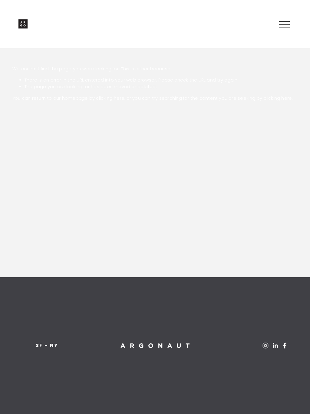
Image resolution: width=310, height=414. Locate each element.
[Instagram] (265, 345)
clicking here (110, 98)
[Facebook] (285, 345)
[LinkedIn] (275, 345)
